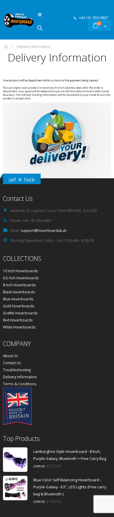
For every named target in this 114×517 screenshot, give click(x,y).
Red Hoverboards (18, 320)
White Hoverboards (19, 327)
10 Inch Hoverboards (20, 270)
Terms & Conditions (20, 383)
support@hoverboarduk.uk (43, 230)
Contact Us (12, 362)
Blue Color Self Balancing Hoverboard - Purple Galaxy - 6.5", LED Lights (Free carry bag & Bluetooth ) (69, 487)
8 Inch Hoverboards (19, 285)
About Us (10, 355)
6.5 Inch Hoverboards (21, 277)
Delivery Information (20, 376)
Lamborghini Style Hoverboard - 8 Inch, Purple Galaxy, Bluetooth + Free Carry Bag (69, 455)
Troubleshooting (17, 369)
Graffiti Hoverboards (20, 313)
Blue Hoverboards (18, 299)
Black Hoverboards (19, 292)
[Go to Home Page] (6, 46)
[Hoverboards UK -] (18, 20)
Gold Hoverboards (18, 306)
